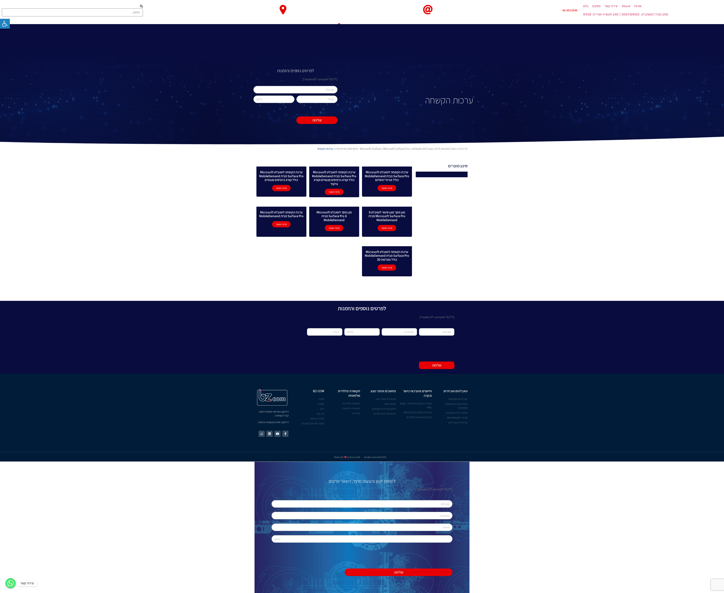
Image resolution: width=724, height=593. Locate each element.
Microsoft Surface (370, 149)
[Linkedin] (269, 434)
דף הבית (463, 149)
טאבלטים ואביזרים (445, 149)
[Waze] (261, 434)
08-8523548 (569, 10)
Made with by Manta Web (347, 457)
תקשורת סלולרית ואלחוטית (349, 393)
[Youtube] (277, 434)
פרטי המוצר (386, 188)
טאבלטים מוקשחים (422, 149)
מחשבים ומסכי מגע (383, 391)
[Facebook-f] (285, 434)
